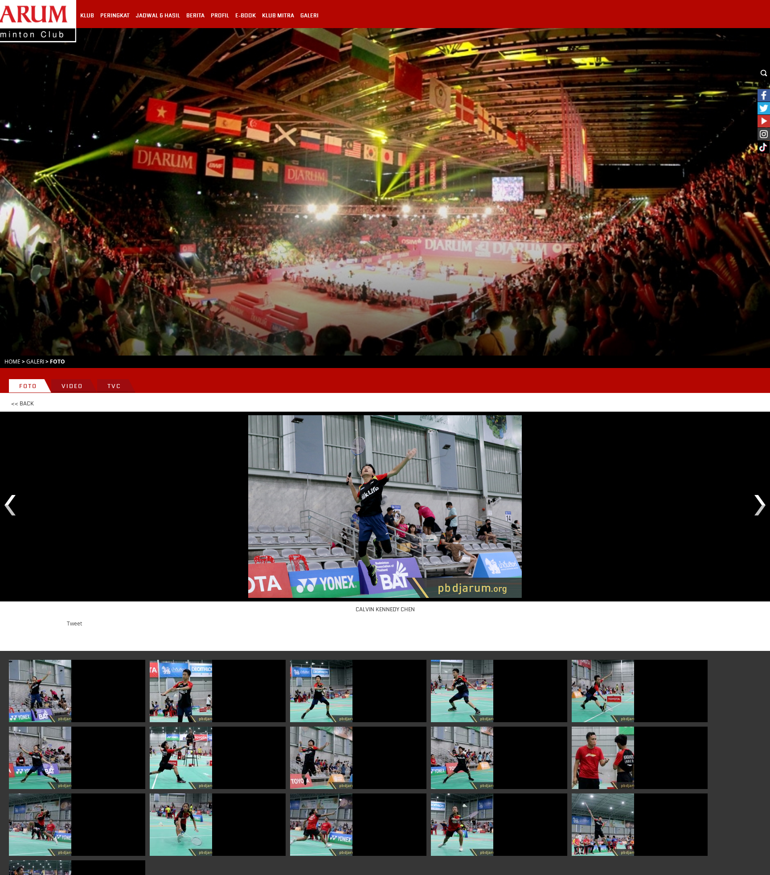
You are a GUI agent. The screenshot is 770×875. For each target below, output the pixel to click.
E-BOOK (245, 16)
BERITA (195, 16)
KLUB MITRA (278, 16)
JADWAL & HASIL (158, 16)
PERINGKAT (115, 16)
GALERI (309, 16)
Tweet (74, 623)
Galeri (35, 361)
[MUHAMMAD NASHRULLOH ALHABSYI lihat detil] (603, 824)
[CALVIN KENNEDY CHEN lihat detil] (40, 691)
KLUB (87, 16)
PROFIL (220, 16)
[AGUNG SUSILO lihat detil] (603, 758)
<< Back (22, 403)
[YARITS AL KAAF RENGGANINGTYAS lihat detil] (181, 758)
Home (12, 361)
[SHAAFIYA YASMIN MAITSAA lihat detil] (40, 824)
